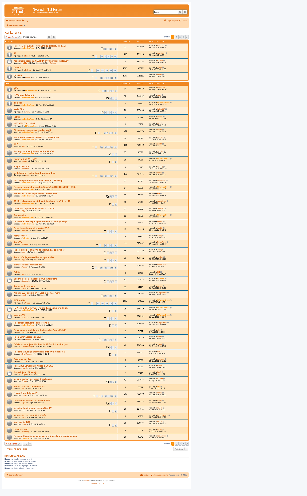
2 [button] (176, 37)
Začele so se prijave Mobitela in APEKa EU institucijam (41, 344)
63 (102, 78)
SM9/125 (160, 208)
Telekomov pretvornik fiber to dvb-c (31, 323)
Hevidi (24, 368)
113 (102, 303)
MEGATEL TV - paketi (24, 123)
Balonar (28, 70)
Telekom (18, 75)
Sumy (24, 410)
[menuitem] (25, 21)
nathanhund (161, 201)
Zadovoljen (26, 281)
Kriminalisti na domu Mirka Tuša (30, 415)
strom (159, 67)
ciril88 (159, 130)
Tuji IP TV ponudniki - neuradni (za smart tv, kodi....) (40, 46)
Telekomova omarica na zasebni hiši (32, 400)
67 (115, 78)
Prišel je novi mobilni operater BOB (31, 228)
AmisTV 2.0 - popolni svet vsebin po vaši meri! (37, 293)
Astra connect (20, 236)
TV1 (23, 146)
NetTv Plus (19, 109)
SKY (16, 144)
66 (112, 78)
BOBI (159, 372)
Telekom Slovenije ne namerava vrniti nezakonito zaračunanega (45, 436)
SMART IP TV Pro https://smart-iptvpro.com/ (36, 193)
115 (111, 303)
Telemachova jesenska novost (28, 337)
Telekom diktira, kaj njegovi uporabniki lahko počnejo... (41, 221)
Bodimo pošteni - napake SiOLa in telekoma (35, 279)
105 (111, 70)
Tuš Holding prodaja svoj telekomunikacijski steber (39, 250)
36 (102, 56)
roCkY (159, 408)
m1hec (159, 286)
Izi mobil (18, 103)
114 (106, 303)
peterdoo (160, 359)
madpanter (161, 180)
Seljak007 (161, 109)
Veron (159, 173)
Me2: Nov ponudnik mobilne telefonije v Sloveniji (38, 180)
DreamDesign (27, 347)
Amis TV (18, 242)
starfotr (160, 257)
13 (108, 268)
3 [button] (180, 37)
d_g (23, 317)
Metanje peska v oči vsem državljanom (33, 379)
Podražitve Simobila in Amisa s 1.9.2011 (33, 366)
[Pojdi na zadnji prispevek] (166, 46)
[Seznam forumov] (19, 10)
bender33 (161, 46)
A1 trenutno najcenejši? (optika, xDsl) (32, 130)
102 (98, 70)
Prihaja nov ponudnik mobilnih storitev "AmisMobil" (40, 330)
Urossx (28, 303)
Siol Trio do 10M (22, 422)
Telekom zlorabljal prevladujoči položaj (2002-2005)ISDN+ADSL (45, 187)
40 (115, 56)
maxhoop (25, 432)
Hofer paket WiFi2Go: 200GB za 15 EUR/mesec (36, 137)
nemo (159, 429)
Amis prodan (20, 215)
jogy (23, 211)
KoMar (24, 63)
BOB (16, 88)
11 (102, 268)
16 (105, 147)
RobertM (25, 238)
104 (106, 70)
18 (112, 147)
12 (105, 268)
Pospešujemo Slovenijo (25, 372)
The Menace (27, 354)
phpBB (86, 480)
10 (115, 133)
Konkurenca (12, 32)
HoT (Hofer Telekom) (24, 95)
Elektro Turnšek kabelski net (28, 265)
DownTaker (161, 242)
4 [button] (183, 37)
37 (105, 56)
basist (24, 288)
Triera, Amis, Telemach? (26, 393)
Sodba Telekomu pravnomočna (29, 386)
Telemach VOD (21, 429)
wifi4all (27, 112)
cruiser (24, 395)
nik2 (158, 123)
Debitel (17, 272)
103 (102, 70)
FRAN (24, 230)
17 (108, 147)
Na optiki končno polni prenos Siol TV (33, 408)
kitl (158, 193)
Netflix (17, 117)
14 (102, 176)
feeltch (27, 56)
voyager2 (25, 244)
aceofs (159, 117)
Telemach (18, 67)
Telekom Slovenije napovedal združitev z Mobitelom (39, 352)
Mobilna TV (19, 315)
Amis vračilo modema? (25, 286)
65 (108, 78)
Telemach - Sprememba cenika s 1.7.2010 (34, 208)
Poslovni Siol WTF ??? (25, 159)
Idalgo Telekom (21, 166)
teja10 (24, 403)
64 (105, 78)
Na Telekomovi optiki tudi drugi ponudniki (34, 173)
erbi (158, 351)
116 (115, 303)
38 (108, 56)
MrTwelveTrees (28, 48)
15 (102, 147)
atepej (159, 235)
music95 (25, 295)
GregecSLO (162, 293)
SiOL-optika (19, 300)
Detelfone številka (22, 359)
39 (112, 56)
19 (115, 147)
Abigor (27, 77)
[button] (187, 37)
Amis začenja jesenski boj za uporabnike (34, 257)
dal (26, 175)
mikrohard (161, 53)
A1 (15, 53)
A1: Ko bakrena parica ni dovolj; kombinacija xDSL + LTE (42, 201)
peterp (24, 424)
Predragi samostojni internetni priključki (34, 151)
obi (158, 386)
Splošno (53, 63)
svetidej (160, 137)
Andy (159, 95)
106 (115, 70)
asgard (24, 161)
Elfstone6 (25, 169)
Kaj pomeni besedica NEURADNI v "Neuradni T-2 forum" (41, 61)
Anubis (159, 221)
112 (98, 303)
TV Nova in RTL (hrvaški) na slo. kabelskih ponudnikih (41, 308)
